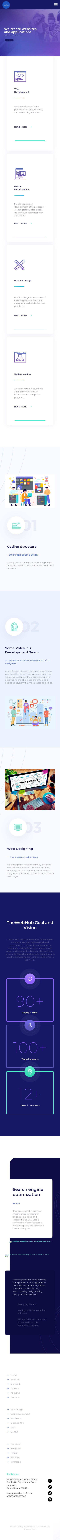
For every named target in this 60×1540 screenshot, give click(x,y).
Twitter (14, 1453)
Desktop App (17, 1423)
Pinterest (15, 1457)
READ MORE (20, 127)
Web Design (17, 1409)
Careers (15, 1388)
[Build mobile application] (28, 1255)
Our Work (15, 1384)
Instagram (16, 1448)
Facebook (16, 1444)
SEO (13, 1427)
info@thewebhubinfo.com (20, 1493)
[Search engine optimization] (32, 1242)
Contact (15, 1397)
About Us (15, 1393)
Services (15, 1379)
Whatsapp (16, 1462)
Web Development (20, 1414)
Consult (14, 1432)
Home (14, 1375)
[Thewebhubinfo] (6, 4)
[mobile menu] (55, 4)
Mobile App (16, 1418)
